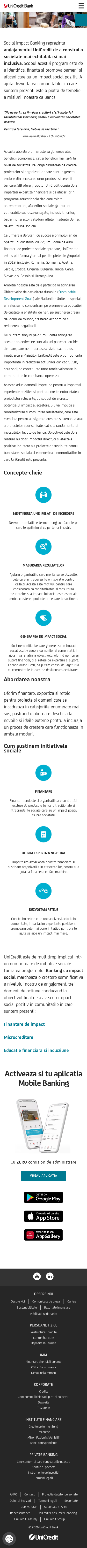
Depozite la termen (43, 1373)
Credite (43, 1391)
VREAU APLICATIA (43, 1175)
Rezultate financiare (57, 1307)
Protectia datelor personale (60, 1494)
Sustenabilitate (27, 1307)
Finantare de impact (24, 1024)
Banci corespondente (43, 1443)
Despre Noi (18, 1301)
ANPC (13, 1494)
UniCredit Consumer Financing (57, 1513)
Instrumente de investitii (43, 1472)
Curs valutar (29, 1507)
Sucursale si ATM (55, 1507)
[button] (9, 1539)
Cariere (71, 1301)
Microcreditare (18, 1037)
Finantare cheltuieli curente (43, 1362)
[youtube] (37, 1276)
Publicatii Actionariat (43, 1314)
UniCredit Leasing (25, 1519)
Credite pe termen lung (43, 1426)
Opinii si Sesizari (20, 1500)
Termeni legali (43, 1478)
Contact (29, 1494)
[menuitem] (81, 21)
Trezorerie (43, 1408)
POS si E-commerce (43, 1367)
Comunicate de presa (46, 1301)
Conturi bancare (43, 1338)
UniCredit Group (54, 1519)
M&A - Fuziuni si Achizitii (43, 1437)
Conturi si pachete (43, 1467)
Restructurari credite (43, 1332)
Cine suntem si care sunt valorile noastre (43, 1462)
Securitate (71, 1500)
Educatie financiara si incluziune (36, 1050)
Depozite (43, 1402)
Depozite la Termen (43, 1343)
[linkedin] (50, 1276)
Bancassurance (20, 1513)
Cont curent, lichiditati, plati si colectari (43, 1397)
